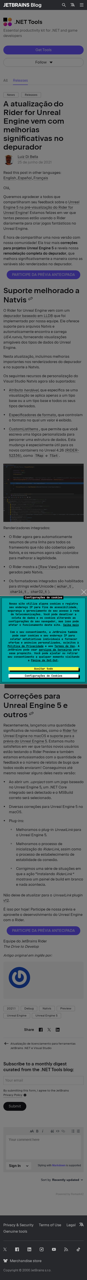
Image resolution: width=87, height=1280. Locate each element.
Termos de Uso (64, 646)
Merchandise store (24, 1261)
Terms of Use (50, 1225)
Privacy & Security (18, 1225)
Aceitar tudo (43, 669)
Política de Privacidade (26, 646)
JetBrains (37, 1270)
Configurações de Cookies (43, 676)
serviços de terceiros (55, 650)
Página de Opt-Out (44, 660)
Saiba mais (71, 625)
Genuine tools (15, 1231)
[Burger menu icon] (81, 5)
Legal (71, 1225)
